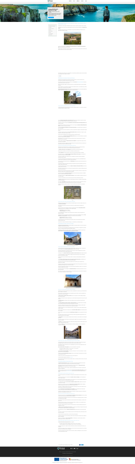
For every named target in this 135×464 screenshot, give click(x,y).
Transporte (50, 34)
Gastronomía (51, 33)
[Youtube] (74, 448)
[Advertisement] (72, 61)
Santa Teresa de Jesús (69, 370)
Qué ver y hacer (51, 28)
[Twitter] (81, 445)
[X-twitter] (72, 448)
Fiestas (50, 32)
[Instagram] (76, 448)
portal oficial (71, 357)
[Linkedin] (82, 445)
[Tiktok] (77, 448)
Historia (50, 27)
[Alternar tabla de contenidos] (60, 76)
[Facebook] (79, 445)
